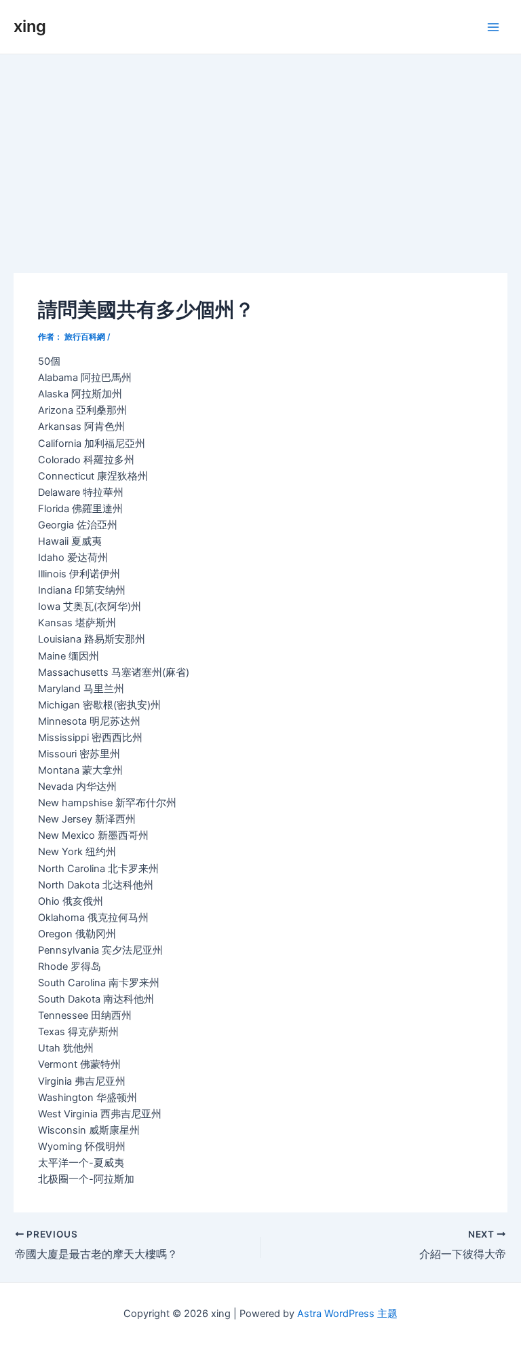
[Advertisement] (260, 156)
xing (30, 26)
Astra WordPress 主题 (347, 1314)
